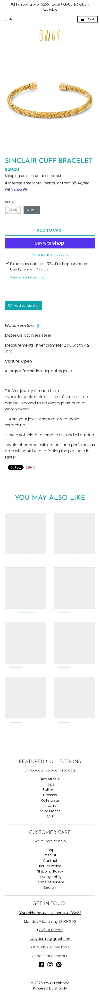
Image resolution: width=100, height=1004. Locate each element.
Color (9, 202)
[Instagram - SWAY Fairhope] (50, 965)
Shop (50, 849)
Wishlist (50, 855)
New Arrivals (50, 778)
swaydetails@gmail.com (50, 938)
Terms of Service (50, 882)
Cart (89, 19)
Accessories (50, 811)
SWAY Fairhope (56, 983)
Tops (50, 784)
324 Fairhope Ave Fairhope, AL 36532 (50, 912)
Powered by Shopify (50, 988)
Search (50, 887)
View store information (28, 277)
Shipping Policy (50, 871)
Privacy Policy (50, 876)
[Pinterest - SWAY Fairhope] (59, 965)
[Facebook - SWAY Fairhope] (41, 965)
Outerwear (50, 800)
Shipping (12, 175)
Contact (50, 860)
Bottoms (50, 789)
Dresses (50, 795)
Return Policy (50, 866)
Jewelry (50, 805)
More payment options (50, 254)
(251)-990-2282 (50, 930)
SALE (50, 816)
